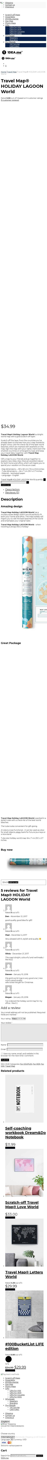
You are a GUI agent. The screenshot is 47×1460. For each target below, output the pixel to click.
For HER (36, 1064)
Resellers (14, 38)
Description (12, 489)
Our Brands (10, 42)
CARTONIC (14, 46)
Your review (6, 1023)
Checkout (9, 7)
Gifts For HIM (15, 27)
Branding (14, 40)
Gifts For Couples (17, 32)
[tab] (25, 489)
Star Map (9, 21)
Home (3, 72)
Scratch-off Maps (12, 15)
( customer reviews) (10, 100)
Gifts (7, 25)
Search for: (5, 1456)
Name (4, 1045)
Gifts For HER (15, 29)
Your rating (6, 1019)
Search (39, 1456)
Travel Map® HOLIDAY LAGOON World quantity (22, 480)
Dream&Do (10, 17)
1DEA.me (5, 1458)
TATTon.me (15, 44)
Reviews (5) (12, 492)
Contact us (10, 5)
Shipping (9, 3)
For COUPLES (26, 1064)
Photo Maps (10, 23)
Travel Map (12, 72)
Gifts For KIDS (16, 34)
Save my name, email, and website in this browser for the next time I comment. (20, 1055)
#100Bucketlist (11, 19)
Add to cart (6, 485)
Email (4, 1049)
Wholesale (10, 36)
